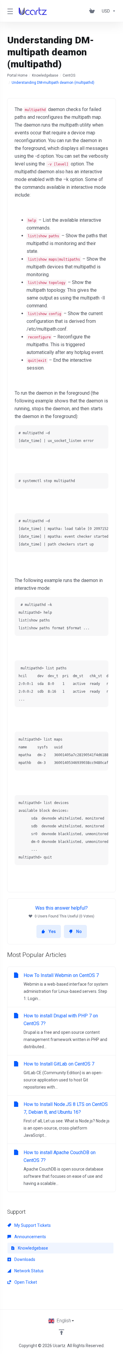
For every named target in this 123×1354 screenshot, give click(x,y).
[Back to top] (61, 1332)
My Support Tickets (32, 1225)
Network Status (28, 1270)
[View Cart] (93, 11)
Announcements (29, 1236)
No (79, 931)
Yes (52, 931)
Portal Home (17, 75)
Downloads (24, 1259)
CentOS (69, 75)
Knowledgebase (45, 75)
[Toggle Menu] (9, 11)
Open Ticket (25, 1282)
